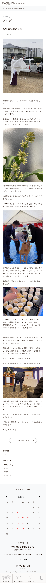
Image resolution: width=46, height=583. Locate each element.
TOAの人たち (8, 465)
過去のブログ (8, 475)
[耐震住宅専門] (8, 3)
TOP (4, 8)
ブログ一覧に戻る (23, 440)
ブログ (9, 8)
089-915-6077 (25, 546)
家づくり (7, 468)
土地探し (7, 472)
